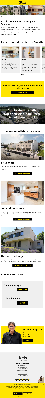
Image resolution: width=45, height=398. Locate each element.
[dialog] (22, 390)
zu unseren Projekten (22, 289)
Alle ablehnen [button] (28, 393)
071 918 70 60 (26, 336)
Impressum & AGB (22, 374)
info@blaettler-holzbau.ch (29, 334)
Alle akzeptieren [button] (17, 393)
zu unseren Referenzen (22, 303)
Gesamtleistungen (4, 16)
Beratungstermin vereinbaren (22, 173)
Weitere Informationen (22, 391)
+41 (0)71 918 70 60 (22, 368)
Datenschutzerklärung (22, 375)
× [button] (43, 384)
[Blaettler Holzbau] (22, 2)
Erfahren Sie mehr (22, 92)
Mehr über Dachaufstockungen (22, 265)
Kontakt (28, 340)
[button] (21, 74)
